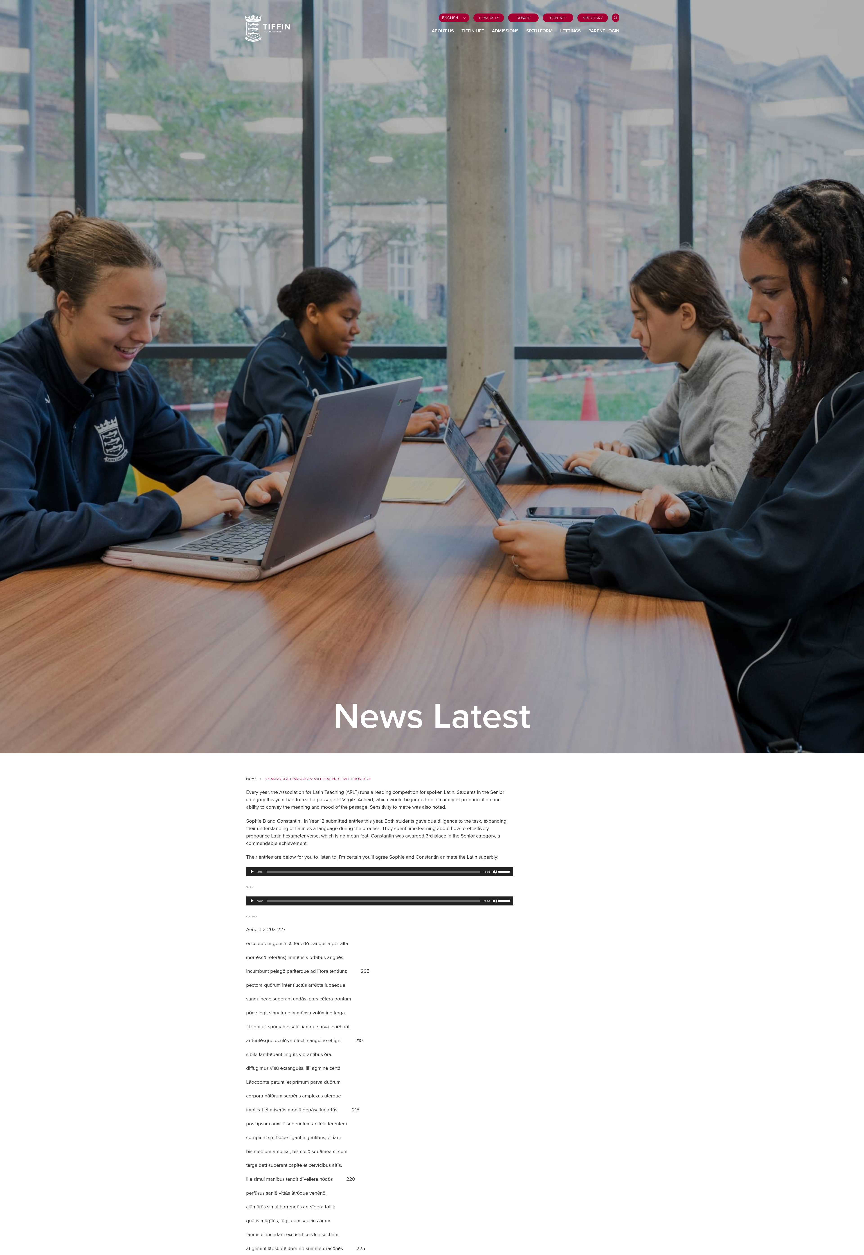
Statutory (593, 17)
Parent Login (603, 30)
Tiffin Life (472, 30)
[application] (379, 871)
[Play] (252, 871)
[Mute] (495, 871)
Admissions (505, 30)
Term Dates (489, 17)
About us (443, 30)
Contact (558, 17)
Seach (615, 18)
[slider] (504, 871)
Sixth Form (539, 30)
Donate (523, 17)
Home (251, 778)
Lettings (570, 30)
